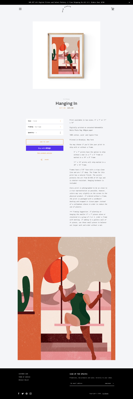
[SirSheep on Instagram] (31, 393)
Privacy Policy (24, 380)
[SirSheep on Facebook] (19, 393)
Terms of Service (24, 377)
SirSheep (105, 393)
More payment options (44, 153)
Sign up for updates (78, 374)
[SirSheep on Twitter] (23, 393)
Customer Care (23, 373)
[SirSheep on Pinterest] (27, 393)
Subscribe (108, 383)
